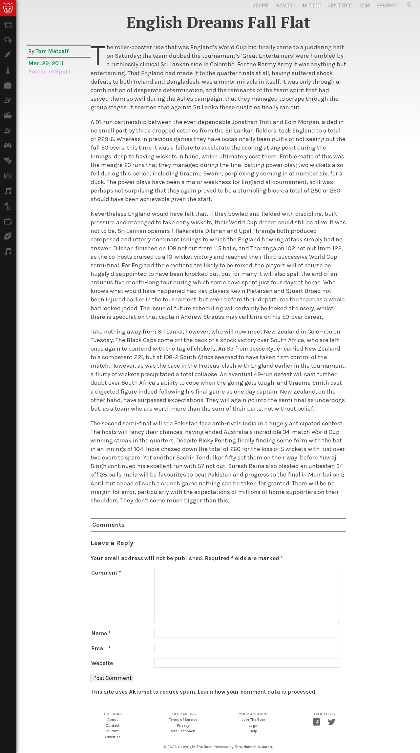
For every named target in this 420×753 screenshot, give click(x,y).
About (260, 5)
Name (101, 633)
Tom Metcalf (52, 51)
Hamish (250, 747)
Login (254, 725)
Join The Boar (253, 720)
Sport (63, 71)
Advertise (340, 5)
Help (253, 731)
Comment (106, 572)
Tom (238, 747)
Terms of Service (183, 720)
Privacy (183, 725)
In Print (311, 5)
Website (102, 663)
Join (365, 5)
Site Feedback (183, 731)
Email (101, 648)
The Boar (204, 747)
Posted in (41, 71)
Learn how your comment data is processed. (257, 691)
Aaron (267, 747)
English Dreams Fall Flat (218, 21)
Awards (285, 5)
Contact (387, 5)
